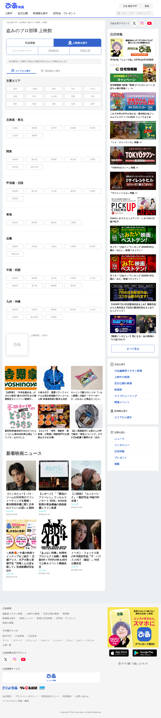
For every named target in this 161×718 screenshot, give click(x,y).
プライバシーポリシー (26, 696)
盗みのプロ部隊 (34, 22)
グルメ (69, 640)
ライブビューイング (125, 396)
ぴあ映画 (22, 22)
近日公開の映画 (123, 383)
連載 (116, 464)
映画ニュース (26, 618)
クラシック (31, 640)
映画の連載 (8, 622)
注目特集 (119, 451)
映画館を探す (40, 13)
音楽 (147, 6)
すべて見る (133, 349)
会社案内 (7, 696)
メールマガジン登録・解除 (16, 700)
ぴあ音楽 (32, 635)
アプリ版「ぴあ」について (135, 663)
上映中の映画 (122, 377)
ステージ (17, 640)
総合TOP (7, 635)
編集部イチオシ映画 (12, 613)
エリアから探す (123, 417)
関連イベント (122, 402)
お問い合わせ (82, 696)
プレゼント (120, 457)
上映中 (9, 13)
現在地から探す (53, 70)
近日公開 (23, 13)
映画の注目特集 (44, 618)
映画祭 (118, 389)
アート (6, 640)
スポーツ (45, 640)
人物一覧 (7, 644)
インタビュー (122, 445)
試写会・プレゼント (64, 13)
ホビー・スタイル (85, 640)
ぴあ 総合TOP (130, 6)
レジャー (57, 640)
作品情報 (30, 43)
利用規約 (67, 696)
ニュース (119, 438)
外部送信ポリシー (50, 696)
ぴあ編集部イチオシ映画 (128, 370)
